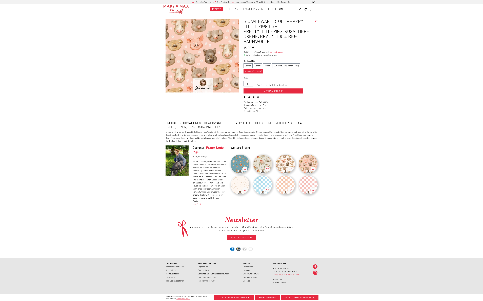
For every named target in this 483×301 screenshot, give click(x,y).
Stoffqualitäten (172, 273)
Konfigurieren (267, 297)
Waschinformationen (175, 266)
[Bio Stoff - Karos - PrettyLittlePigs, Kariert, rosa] (308, 185)
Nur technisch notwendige (234, 297)
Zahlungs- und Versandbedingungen (213, 273)
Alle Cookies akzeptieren (299, 297)
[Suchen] (300, 9)
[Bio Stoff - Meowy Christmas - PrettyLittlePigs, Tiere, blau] (240, 164)
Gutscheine (248, 266)
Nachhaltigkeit (172, 270)
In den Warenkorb (273, 91)
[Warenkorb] (315, 8)
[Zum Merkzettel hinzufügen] (316, 21)
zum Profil (197, 204)
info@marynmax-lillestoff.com (286, 274)
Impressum (203, 266)
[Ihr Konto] (311, 9)
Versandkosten (276, 52)
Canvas (248, 65)
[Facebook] (315, 266)
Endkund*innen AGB (207, 277)
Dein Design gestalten (175, 280)
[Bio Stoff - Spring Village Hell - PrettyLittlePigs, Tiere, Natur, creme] (262, 164)
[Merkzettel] (306, 9)
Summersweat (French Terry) (286, 65)
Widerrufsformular (251, 273)
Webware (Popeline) (253, 71)
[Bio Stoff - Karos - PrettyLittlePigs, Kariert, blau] (262, 185)
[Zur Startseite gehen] (176, 9)
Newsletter (248, 270)
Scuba (267, 65)
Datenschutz (203, 270)
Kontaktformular (250, 277)
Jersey (258, 65)
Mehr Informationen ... (183, 298)
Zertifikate (170, 277)
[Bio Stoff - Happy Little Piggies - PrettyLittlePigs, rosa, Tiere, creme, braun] (308, 164)
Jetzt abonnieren (241, 237)
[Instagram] (315, 272)
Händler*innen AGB (206, 280)
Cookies (246, 280)
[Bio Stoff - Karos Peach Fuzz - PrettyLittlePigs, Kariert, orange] (285, 185)
